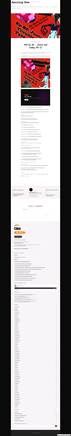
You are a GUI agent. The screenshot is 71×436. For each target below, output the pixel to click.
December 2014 (17, 376)
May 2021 (16, 310)
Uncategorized (17, 419)
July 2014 (16, 385)
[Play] (15, 288)
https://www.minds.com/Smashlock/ (30, 159)
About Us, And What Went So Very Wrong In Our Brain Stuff (29, 6)
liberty (16, 194)
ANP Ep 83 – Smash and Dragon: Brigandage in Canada (23, 294)
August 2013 (17, 404)
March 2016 (17, 349)
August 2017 (17, 322)
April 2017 (16, 328)
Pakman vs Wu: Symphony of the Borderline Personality (23, 276)
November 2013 (17, 399)
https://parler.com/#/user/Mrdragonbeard (35, 153)
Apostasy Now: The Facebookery (21, 248)
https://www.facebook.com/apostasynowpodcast (33, 151)
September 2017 (17, 321)
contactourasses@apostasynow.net (20, 245)
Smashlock (14, 195)
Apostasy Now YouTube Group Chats (20, 415)
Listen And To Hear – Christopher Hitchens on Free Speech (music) (25, 278)
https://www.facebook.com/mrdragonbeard (38, 167)
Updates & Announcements (19, 420)
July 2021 (16, 308)
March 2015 (17, 371)
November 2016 (17, 337)
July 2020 (16, 315)
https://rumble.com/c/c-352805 (28, 124)
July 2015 (16, 363)
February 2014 (17, 394)
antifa (14, 193)
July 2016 (16, 344)
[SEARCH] (58, 11)
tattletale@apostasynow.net (18, 243)
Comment (46, 214)
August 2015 (17, 362)
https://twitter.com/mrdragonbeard (34, 147)
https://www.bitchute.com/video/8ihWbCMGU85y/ (33, 107)
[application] (35, 288)
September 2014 (17, 381)
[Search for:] (34, 426)
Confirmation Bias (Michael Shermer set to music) (23, 271)
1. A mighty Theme (17, 289)
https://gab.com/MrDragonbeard (33, 156)
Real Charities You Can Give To (40, 6)
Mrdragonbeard (26, 153)
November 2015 (17, 356)
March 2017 (17, 330)
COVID (21, 193)
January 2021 (17, 312)
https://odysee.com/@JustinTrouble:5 (29, 127)
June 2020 (16, 317)
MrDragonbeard (25, 156)
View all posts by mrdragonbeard (33, 196)
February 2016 (17, 351)
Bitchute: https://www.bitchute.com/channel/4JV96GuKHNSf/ (30, 122)
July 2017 (16, 324)
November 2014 (17, 378)
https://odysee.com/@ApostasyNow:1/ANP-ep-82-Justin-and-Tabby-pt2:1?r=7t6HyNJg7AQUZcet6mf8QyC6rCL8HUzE (35, 112)
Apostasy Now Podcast (19, 190)
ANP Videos (14, 190)
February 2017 (17, 331)
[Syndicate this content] (14, 261)
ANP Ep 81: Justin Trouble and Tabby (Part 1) (22, 298)
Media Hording (19, 6)
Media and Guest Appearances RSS (22, 261)
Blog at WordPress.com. (35, 432)
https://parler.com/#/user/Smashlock (30, 154)
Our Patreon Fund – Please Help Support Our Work (17, 8)
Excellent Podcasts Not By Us (53, 6)
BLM (15, 193)
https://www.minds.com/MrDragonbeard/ (35, 158)
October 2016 (17, 338)
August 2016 (17, 342)
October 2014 (17, 379)
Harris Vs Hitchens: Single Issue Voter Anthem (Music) (23, 264)
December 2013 (17, 397)
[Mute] (53, 288)
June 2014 (16, 387)
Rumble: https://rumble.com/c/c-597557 (27, 116)
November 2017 (17, 319)
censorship (18, 193)
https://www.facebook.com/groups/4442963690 (28, 169)
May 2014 (16, 388)
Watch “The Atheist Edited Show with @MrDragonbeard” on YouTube (25, 274)
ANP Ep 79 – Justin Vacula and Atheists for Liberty (22, 301)
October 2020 (17, 314)
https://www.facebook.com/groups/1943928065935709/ (29, 119)
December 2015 (17, 355)
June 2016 (16, 346)
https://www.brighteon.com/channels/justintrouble (31, 129)
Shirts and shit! (47, 6)
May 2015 (16, 367)
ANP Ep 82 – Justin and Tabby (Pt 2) (20, 296)
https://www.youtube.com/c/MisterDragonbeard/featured (39, 165)
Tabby (17, 195)
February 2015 (17, 372)
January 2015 (17, 374)
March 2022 (17, 306)
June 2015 (16, 365)
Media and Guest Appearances (19, 417)
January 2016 (17, 353)
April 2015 (16, 369)
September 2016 (17, 340)
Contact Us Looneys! (13, 6)
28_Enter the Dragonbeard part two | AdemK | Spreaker (24, 280)
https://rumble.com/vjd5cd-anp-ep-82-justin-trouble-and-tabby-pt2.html (37, 109)
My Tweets (16, 255)
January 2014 (17, 396)
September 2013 (17, 403)
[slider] (55, 288)
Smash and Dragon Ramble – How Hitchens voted (22, 265)
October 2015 (17, 358)
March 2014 (17, 392)
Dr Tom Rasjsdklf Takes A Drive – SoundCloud (22, 272)
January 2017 (17, 333)
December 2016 (17, 335)
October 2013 (17, 401)
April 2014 (16, 390)
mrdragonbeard (34, 41)
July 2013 (16, 406)
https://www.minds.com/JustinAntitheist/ (35, 136)
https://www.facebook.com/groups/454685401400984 (29, 139)
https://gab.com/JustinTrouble (32, 131)
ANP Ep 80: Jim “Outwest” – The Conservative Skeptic (23, 299)
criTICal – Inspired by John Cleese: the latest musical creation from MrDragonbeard (28, 269)
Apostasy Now (20, 2)
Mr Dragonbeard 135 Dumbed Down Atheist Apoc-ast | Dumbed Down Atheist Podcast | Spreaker (30, 267)
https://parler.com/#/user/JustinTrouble (34, 134)
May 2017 (16, 326)
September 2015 (17, 360)
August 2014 (17, 383)
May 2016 (16, 347)
